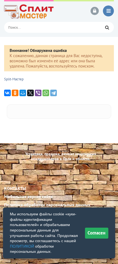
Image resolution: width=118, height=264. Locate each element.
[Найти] (107, 27)
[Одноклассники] (15, 93)
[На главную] (29, 10)
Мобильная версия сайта (28, 196)
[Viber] (38, 93)
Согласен (96, 233)
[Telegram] (53, 93)
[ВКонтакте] (7, 93)
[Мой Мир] (22, 93)
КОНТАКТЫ (15, 188)
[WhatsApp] (46, 93)
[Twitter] (30, 93)
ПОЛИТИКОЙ (22, 246)
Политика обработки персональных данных (47, 204)
